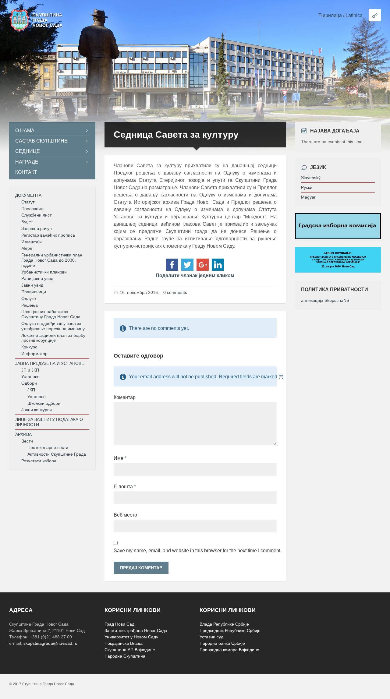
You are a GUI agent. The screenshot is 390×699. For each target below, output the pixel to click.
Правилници (33, 291)
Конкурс (29, 346)
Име (120, 458)
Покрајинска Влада (124, 643)
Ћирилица (330, 15)
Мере (26, 248)
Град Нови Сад (119, 624)
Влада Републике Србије (224, 624)
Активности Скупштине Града (56, 454)
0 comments (175, 292)
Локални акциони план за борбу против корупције (53, 338)
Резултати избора (38, 460)
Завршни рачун (36, 228)
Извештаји (31, 241)
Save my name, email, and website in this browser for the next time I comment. (195, 550)
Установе (30, 376)
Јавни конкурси (36, 409)
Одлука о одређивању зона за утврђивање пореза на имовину (53, 326)
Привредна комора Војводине (229, 649)
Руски (306, 187)
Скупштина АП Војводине (130, 649)
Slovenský (311, 177)
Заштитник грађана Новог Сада (136, 630)
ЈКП (31, 389)
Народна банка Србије (222, 643)
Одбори (29, 383)
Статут (27, 201)
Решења (29, 305)
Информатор (34, 353)
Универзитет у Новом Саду (131, 636)
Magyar (308, 197)
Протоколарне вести (47, 447)
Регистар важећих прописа (48, 235)
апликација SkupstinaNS (325, 300)
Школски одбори (43, 403)
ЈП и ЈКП (30, 370)
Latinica (354, 15)
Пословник (32, 208)
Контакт (26, 172)
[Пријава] (375, 15)
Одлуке (28, 298)
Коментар (125, 397)
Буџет (27, 221)
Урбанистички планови (44, 272)
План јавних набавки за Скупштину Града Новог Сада (50, 314)
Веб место (125, 514)
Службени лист (36, 215)
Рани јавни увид (37, 278)
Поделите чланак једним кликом (195, 275)
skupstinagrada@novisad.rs (50, 643)
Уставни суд (211, 636)
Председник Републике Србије (230, 630)
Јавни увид (32, 285)
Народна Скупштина (125, 656)
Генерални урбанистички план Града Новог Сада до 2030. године (51, 260)
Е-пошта (125, 486)
